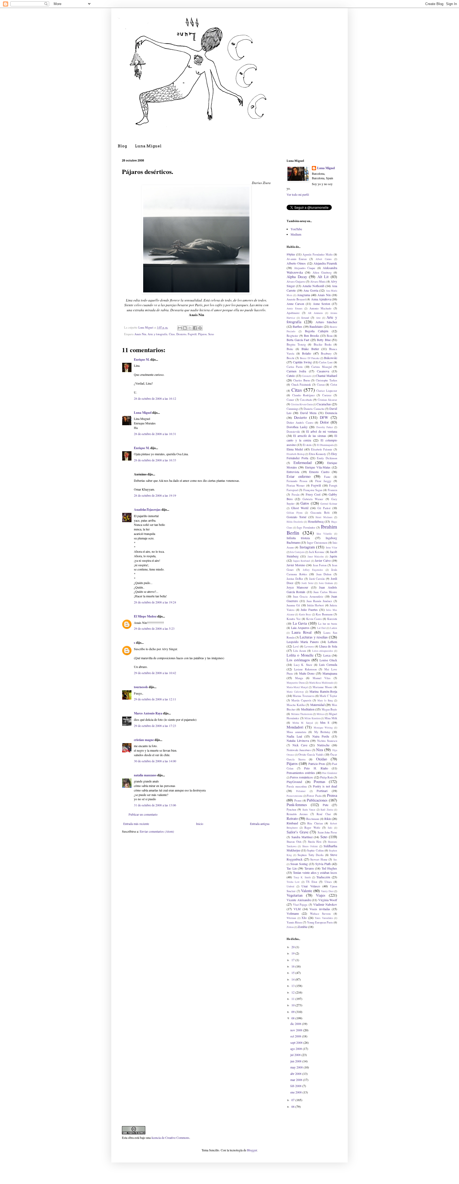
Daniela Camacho (314, 409)
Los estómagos (298, 659)
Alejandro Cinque (305, 268)
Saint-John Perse (327, 832)
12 (293, 992)
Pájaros (202, 334)
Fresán (295, 494)
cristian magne (144, 740)
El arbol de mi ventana (321, 431)
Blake (290, 349)
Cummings (293, 409)
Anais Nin (140, 334)
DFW (324, 417)
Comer (290, 400)
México (321, 714)
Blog (122, 146)
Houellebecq (316, 521)
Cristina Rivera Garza (302, 404)
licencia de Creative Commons (170, 1137)
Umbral (290, 886)
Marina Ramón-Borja (323, 691)
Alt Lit (323, 276)
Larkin (333, 628)
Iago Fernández (306, 527)
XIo (304, 917)
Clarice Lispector (326, 391)
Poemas (319, 781)
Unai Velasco (310, 886)
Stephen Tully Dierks (310, 855)
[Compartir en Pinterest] (200, 328)
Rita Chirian (315, 823)
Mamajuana (329, 673)
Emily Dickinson (327, 458)
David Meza (308, 413)
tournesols (141, 687)
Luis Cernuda (328, 664)
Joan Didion (324, 574)
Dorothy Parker (324, 427)
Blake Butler (310, 349)
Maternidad (317, 704)
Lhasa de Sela (328, 646)
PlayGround (294, 782)
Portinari (322, 791)
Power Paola (314, 796)
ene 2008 (296, 1092)
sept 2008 (296, 1042)
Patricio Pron (316, 763)
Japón (333, 556)
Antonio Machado (320, 308)
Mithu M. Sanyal (302, 723)
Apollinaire (293, 313)
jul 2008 (295, 1055)
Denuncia (331, 413)
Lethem (332, 642)
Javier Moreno (296, 565)
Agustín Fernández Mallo (317, 254)
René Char (324, 814)
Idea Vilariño (324, 533)
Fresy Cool (313, 494)
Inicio (199, 823)
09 (293, 1012)
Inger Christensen (317, 542)
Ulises (328, 882)
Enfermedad (303, 462)
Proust (297, 800)
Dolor (324, 422)
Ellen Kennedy (317, 454)
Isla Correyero (297, 552)
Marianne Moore (323, 687)
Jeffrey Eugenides (313, 570)
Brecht (290, 358)
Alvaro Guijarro (296, 281)
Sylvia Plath (323, 864)
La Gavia (300, 623)
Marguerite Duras (296, 682)
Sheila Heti (315, 842)
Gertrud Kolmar (328, 503)
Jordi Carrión (317, 579)
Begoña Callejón (316, 331)
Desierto (181, 334)
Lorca (326, 655)
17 (293, 960)
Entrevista (293, 472)
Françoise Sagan (312, 490)
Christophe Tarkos (326, 380)
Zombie (302, 927)
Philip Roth (326, 777)
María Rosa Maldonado (321, 682)
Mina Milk (331, 718)
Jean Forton (319, 565)
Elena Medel (295, 449)
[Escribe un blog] (185, 328)
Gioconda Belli (320, 512)
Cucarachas (324, 404)
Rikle (327, 818)
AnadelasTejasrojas (147, 509)
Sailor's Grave (297, 831)
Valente (306, 890)
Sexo (211, 334)
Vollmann (293, 913)
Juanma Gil (293, 605)
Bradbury (326, 353)
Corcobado (306, 400)
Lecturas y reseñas (314, 637)
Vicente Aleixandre (299, 900)
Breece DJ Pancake (309, 358)
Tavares (309, 868)
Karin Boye (305, 614)
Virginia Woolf (327, 900)
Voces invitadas (319, 909)
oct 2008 (296, 1036)
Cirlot (333, 384)
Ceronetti (307, 376)
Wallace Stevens (320, 913)
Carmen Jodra (296, 371)
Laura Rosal (302, 632)
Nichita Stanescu (327, 741)
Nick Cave (299, 745)
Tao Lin (292, 868)
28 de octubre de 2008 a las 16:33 (155, 460)
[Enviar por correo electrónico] (179, 328)
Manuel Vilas (322, 678)
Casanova (323, 371)
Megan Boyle (329, 709)
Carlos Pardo (295, 367)
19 (293, 953)
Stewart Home (319, 859)
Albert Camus (324, 259)
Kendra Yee (294, 619)
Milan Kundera (312, 718)
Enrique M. (142, 359)
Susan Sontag (299, 864)
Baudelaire (316, 326)
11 (293, 998)
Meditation (307, 709)
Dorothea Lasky (297, 427)
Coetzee (327, 395)
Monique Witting (323, 727)
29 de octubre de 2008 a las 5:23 (154, 628)
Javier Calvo (323, 560)
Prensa (332, 795)
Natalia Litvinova (298, 740)
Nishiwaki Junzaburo (299, 750)
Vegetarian (295, 895)
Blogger (252, 1150)
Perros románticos (301, 777)
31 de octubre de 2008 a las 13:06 (155, 805)
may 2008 (297, 1067)
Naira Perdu (320, 736)
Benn (330, 336)
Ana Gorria (310, 290)
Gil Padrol (323, 508)
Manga (299, 678)
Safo (330, 827)
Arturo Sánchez (326, 322)
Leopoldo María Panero (303, 642)
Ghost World (299, 508)
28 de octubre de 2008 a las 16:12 (155, 398)
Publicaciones (317, 800)
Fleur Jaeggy (323, 481)
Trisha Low (293, 882)
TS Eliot (311, 882)
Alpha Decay (297, 276)
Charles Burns (301, 380)
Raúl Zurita (327, 809)
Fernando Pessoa (297, 481)
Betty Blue (324, 340)
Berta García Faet (298, 340)
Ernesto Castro (319, 472)
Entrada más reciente (136, 823)
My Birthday (322, 732)
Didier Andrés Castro (300, 422)
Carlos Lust (326, 362)
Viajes (320, 895)
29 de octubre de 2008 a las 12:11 (155, 699)
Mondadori (295, 727)
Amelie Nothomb (313, 286)
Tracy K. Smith (302, 877)
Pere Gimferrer (329, 773)
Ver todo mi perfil (298, 194)
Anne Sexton (321, 303)
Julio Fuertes (309, 609)
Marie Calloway (295, 691)
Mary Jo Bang (325, 700)
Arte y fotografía (157, 334)
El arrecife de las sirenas (309, 435)
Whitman (291, 918)
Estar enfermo (299, 476)
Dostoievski (293, 431)
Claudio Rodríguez (303, 395)
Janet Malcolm (316, 556)
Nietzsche (323, 745)
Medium (296, 234)
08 (293, 1018)
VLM (297, 909)
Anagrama (303, 295)
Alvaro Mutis (318, 281)
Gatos (304, 503)
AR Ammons (315, 313)
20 (293, 947)
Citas (172, 334)
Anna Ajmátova (321, 299)
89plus (291, 254)
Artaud (305, 318)
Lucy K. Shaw (303, 665)
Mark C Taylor (328, 696)
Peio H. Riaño (316, 768)
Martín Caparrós (301, 700)
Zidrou (290, 927)
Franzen (332, 490)
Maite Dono (307, 673)
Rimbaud (292, 823)
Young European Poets (320, 922)
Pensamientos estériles (301, 772)
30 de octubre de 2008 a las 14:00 (155, 761)
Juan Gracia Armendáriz (308, 596)
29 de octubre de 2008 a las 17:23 (155, 725)
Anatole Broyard (296, 299)
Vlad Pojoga (300, 904)
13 (293, 985)
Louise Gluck (328, 660)
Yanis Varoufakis (324, 918)
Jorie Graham (326, 583)
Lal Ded (321, 628)
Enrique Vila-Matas (317, 467)
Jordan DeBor (295, 579)
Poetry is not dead (325, 786)
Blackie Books (323, 344)
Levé (296, 646)
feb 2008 (296, 1086)
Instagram (307, 547)
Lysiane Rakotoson (305, 669)
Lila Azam (299, 651)
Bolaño (306, 353)
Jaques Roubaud (301, 561)
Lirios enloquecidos (322, 651)
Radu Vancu (309, 809)
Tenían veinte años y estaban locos (315, 872)
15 (293, 972)
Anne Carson (295, 303)
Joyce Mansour (297, 587)
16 (293, 966)
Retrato (292, 818)
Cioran (321, 384)
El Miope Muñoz (145, 616)
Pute (325, 805)
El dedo (307, 445)
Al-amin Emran (297, 259)
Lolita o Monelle (300, 655)
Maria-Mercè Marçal (297, 687)
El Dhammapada (325, 445)
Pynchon (291, 809)
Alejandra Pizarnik (325, 263)
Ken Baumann (324, 614)
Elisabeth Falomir (321, 449)
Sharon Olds (294, 842)
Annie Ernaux (295, 308)
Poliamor (300, 791)
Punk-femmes (297, 804)
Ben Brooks (311, 335)
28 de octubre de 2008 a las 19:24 (155, 602)
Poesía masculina (297, 786)
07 (293, 1100)
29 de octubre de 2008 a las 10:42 (155, 673)
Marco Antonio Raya (148, 713)
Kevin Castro (314, 619)
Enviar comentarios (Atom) (157, 831)
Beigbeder (292, 336)
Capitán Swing (302, 362)
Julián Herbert (315, 605)
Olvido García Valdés (311, 754)
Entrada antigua (259, 823)
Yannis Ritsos (294, 922)
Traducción (323, 877)
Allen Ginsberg (322, 272)
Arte (318, 318)
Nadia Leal (294, 736)
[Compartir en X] (190, 328)
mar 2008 (296, 1079)
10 (293, 1005)
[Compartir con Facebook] (195, 328)
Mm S (325, 722)
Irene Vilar (331, 547)
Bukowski (330, 358)
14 (293, 979)
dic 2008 (296, 1023)
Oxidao (321, 758)
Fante (327, 477)
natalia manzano (145, 775)
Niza (319, 749)
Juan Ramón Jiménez (319, 601)
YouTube (296, 229)
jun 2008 (296, 1061)
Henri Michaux (324, 517)
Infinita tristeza (298, 538)
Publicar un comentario (143, 814)
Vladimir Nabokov (325, 904)
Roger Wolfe (312, 827)
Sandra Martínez (302, 837)
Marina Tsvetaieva (303, 696)
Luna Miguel (148, 146)
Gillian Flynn (295, 512)
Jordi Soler (307, 583)
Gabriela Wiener (313, 499)
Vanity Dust (327, 891)
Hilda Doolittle (295, 521)
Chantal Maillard (326, 375)
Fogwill (192, 334)
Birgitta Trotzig (296, 344)
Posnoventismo (295, 796)
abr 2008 (296, 1073)
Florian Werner (296, 485)
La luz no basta (327, 623)
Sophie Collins (315, 850)
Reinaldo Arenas (297, 814)
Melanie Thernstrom (301, 714)
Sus (335, 859)
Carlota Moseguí (321, 367)
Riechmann (312, 819)
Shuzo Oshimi (310, 846)
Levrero (309, 646)
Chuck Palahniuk (301, 384)
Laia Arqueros (300, 627)
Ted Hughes (329, 868)
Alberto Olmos (296, 263)
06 (293, 1106)
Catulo (291, 375)
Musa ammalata (296, 732)
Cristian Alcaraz (327, 400)
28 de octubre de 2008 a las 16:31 (155, 434)
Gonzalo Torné (296, 517)
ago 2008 (296, 1048)
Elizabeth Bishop (296, 454)
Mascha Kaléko (296, 705)
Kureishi (332, 619)
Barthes (297, 326)
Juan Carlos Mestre (325, 592)
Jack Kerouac (317, 552)
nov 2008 (296, 1030)
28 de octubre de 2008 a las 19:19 (155, 495)
